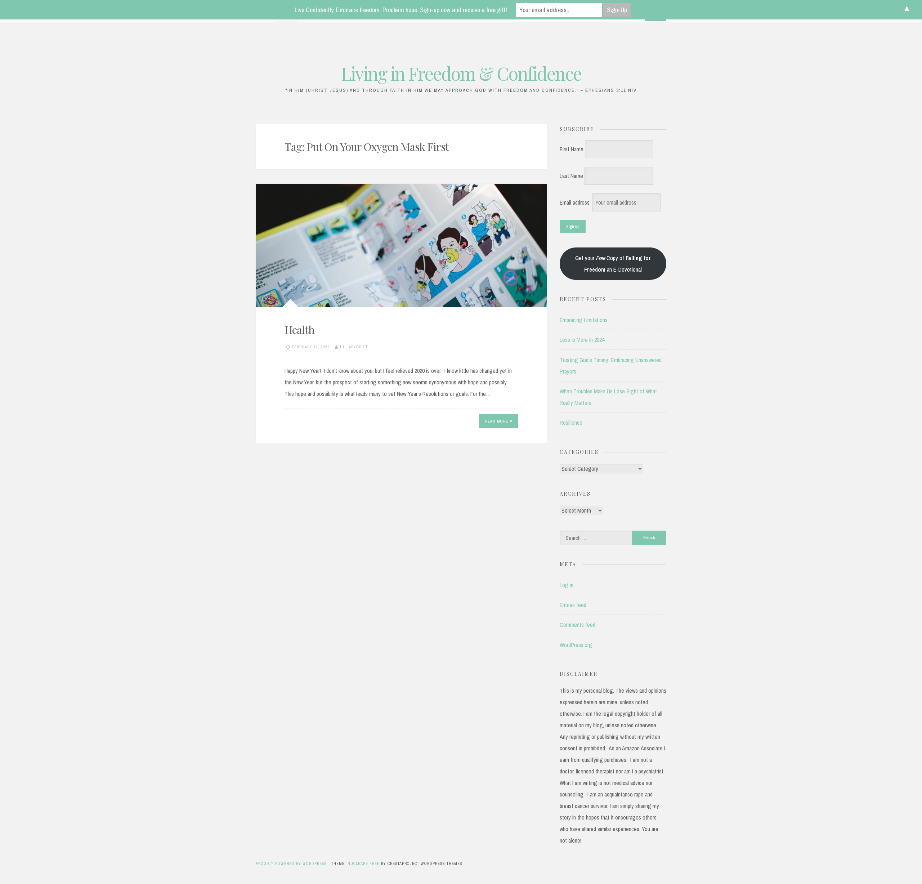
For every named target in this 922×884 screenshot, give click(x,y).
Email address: (576, 202)
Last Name (571, 176)
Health (299, 329)
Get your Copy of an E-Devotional (613, 263)
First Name (571, 149)
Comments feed (577, 625)
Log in (566, 585)
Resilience (571, 423)
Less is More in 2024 (582, 340)
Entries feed (573, 605)
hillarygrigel (355, 346)
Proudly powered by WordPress (292, 863)
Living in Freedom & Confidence (461, 73)
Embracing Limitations (584, 320)
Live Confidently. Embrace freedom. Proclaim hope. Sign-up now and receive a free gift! (401, 9)
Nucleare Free (364, 863)
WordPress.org (576, 645)
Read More (496, 421)
